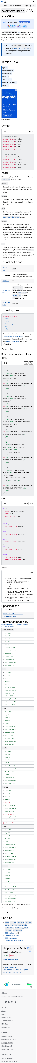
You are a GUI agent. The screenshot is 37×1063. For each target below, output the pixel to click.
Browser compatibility (9, 82)
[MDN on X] (9, 1002)
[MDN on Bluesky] (6, 1002)
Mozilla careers (6, 1017)
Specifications (7, 79)
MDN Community (7, 1036)
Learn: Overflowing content (14, 941)
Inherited (6, 281)
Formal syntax (7, 74)
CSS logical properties (12, 935)
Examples (5, 76)
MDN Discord (5, 1046)
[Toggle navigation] (34, 2)
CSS (19, 32)
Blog (2, 1014)
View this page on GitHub (11, 970)
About (3, 1011)
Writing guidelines (7, 1043)
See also (5, 85)
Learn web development (9, 1061)
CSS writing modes (11, 938)
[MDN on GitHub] (2, 1002)
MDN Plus (4, 1024)
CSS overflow (9, 933)
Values (4, 172)
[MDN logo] (5, 993)
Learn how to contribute (10, 959)
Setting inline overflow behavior (16, 354)
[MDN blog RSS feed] (15, 1002)
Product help (5, 1027)
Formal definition (7, 71)
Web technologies (7, 1058)
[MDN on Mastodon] (12, 1002)
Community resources (8, 1039)
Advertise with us (7, 1021)
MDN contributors (11, 967)
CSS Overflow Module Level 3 (13, 336)
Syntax (4, 68)
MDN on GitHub (6, 1049)
